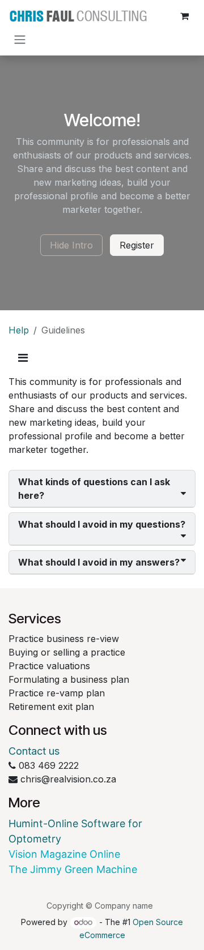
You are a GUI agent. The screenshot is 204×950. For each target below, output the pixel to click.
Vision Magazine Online (64, 854)
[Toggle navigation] (19, 39)
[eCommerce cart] (184, 16)
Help (18, 330)
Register (137, 245)
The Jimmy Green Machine (72, 869)
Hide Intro (71, 245)
